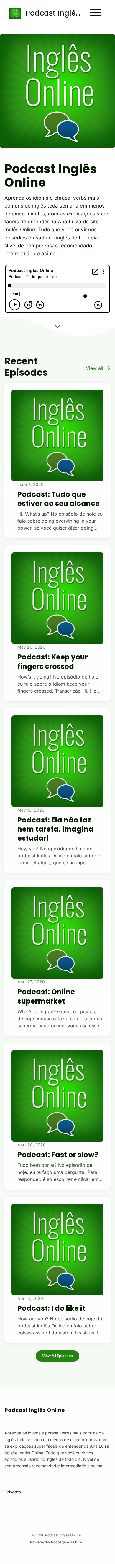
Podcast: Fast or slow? (57, 1155)
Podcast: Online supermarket (46, 996)
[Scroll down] (57, 326)
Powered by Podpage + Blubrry (56, 1542)
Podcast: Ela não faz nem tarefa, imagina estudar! (55, 829)
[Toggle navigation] (95, 13)
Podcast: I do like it (51, 1308)
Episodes (12, 1492)
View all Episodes (57, 1356)
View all (95, 368)
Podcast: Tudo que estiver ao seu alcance (58, 498)
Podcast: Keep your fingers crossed (52, 661)
